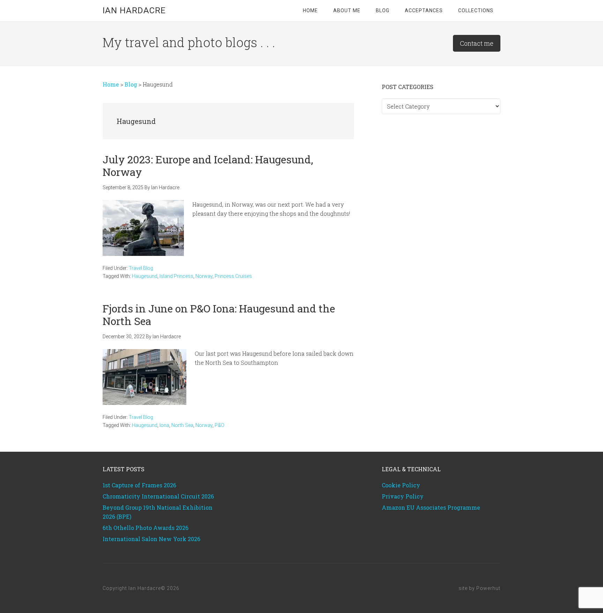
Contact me (476, 43)
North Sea (182, 425)
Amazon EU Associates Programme (431, 507)
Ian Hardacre (134, 10)
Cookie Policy (401, 485)
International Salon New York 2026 (151, 538)
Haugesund (144, 276)
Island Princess (176, 276)
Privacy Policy (403, 496)
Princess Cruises (233, 276)
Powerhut (488, 588)
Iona (164, 425)
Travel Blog (141, 268)
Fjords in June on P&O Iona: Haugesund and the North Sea (219, 315)
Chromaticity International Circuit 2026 (158, 496)
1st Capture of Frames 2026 (139, 485)
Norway (204, 276)
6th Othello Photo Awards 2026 (145, 527)
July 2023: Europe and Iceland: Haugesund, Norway (208, 166)
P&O (219, 425)
